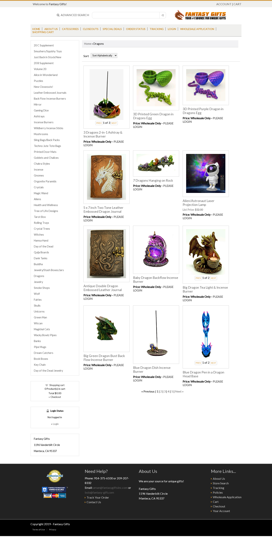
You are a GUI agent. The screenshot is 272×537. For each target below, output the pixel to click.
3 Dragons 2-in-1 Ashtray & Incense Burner (102, 134)
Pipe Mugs (40, 347)
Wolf (37, 293)
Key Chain (40, 364)
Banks (37, 341)
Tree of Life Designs (46, 211)
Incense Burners (43, 122)
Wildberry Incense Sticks (48, 128)
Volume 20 (40, 69)
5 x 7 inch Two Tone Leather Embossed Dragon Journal (103, 209)
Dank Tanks (40, 258)
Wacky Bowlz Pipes (45, 335)
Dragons (39, 276)
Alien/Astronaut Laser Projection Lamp (198, 203)
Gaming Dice (41, 110)
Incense (38, 169)
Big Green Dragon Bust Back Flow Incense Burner (104, 358)
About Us (219, 478)
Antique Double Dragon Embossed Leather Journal (102, 288)
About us (51, 28)
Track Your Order (98, 497)
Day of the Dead (43, 246)
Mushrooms (41, 134)
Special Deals (112, 28)
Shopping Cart (43, 32)
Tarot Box (40, 216)
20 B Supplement (44, 63)
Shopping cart (56, 385)
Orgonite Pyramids (45, 181)
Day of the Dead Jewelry (48, 370)
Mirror (38, 104)
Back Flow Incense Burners (50, 98)
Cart (216, 501)
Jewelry (38, 281)
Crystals (39, 187)
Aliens (37, 199)
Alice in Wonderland (46, 75)
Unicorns (39, 311)
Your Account (221, 511)
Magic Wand (41, 193)
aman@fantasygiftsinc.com (110, 487)
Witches (39, 234)
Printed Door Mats (45, 151)
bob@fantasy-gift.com (99, 492)
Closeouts (90, 28)
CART (237, 4)
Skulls (37, 305)
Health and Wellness (46, 205)
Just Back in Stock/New (47, 57)
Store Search (221, 483)
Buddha (38, 264)
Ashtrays (39, 116)
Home (36, 28)
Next (178, 391)
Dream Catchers (43, 352)
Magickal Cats (42, 329)
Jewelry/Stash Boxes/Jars (49, 270)
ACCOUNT (223, 4)
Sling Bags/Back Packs (47, 140)
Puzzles (38, 80)
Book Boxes (41, 358)
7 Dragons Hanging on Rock (153, 180)
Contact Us (94, 502)
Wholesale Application (197, 28)
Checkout (219, 506)
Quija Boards (41, 252)
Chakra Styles (42, 163)
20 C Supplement (44, 45)
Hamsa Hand (41, 240)
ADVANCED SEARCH (74, 15)
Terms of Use (38, 529)
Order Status (135, 28)
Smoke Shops (42, 287)
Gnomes (39, 175)
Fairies (38, 299)
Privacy (52, 529)
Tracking (157, 28)
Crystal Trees (42, 228)
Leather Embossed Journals (50, 92)
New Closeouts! (43, 86)
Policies (218, 492)
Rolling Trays (41, 222)
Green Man (40, 317)
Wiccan (38, 323)
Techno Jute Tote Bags (47, 145)
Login (172, 28)
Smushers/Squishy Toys (48, 51)
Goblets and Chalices (46, 157)
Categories (70, 28)
